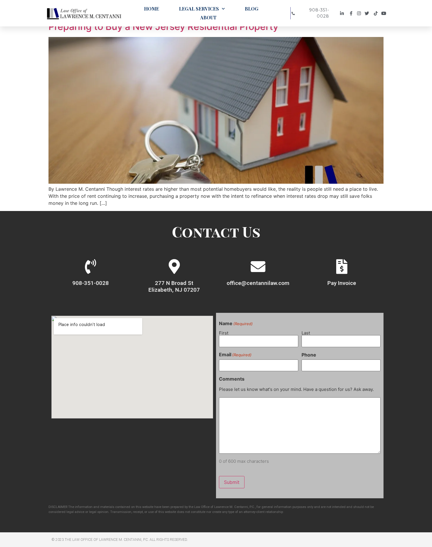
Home (151, 9)
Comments (232, 379)
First (223, 332)
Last (306, 332)
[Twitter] (368, 13)
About (208, 17)
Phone (309, 354)
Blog (251, 9)
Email (235, 354)
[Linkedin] (343, 13)
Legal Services (199, 9)
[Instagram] (360, 13)
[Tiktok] (376, 13)
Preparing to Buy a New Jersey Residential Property (163, 26)
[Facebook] (351, 13)
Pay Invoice (341, 283)
